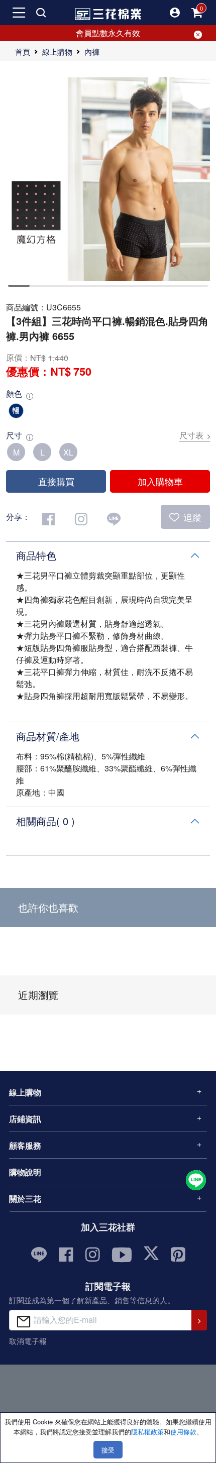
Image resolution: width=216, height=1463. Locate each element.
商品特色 (36, 555)
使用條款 (183, 1431)
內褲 (91, 51)
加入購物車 (160, 481)
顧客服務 (25, 1145)
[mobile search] (41, 13)
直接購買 (56, 481)
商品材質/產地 (47, 736)
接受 (108, 1449)
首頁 (22, 51)
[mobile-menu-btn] (19, 13)
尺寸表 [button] (191, 435)
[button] (175, 13)
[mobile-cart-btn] (197, 13)
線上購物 (57, 51)
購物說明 (25, 1172)
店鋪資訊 (25, 1118)
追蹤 (192, 516)
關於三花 (25, 1198)
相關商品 (45, 821)
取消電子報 (28, 1340)
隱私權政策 (147, 1431)
